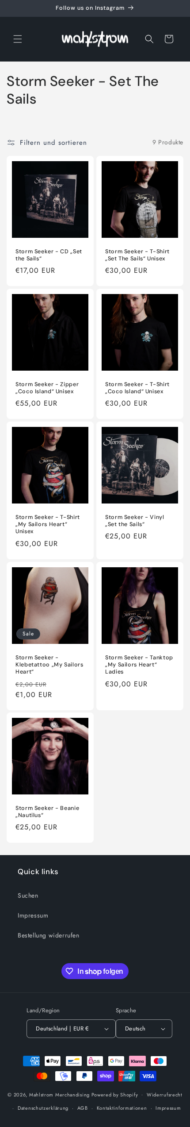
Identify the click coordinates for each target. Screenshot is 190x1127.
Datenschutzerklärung (43, 1108)
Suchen (28, 895)
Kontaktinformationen (122, 1108)
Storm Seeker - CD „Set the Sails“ (48, 255)
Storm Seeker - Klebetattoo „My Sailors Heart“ (49, 664)
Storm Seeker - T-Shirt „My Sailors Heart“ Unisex (47, 524)
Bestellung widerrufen (49, 935)
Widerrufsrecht (164, 1094)
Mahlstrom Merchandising (59, 1094)
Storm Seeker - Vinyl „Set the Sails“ (134, 521)
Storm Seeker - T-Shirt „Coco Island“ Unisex (137, 388)
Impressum (33, 915)
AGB (82, 1108)
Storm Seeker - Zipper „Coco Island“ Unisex (47, 388)
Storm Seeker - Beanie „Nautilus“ (47, 812)
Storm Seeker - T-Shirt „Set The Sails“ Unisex (137, 255)
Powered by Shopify (114, 1094)
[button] (17, 39)
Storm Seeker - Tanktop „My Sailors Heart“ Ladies (139, 664)
